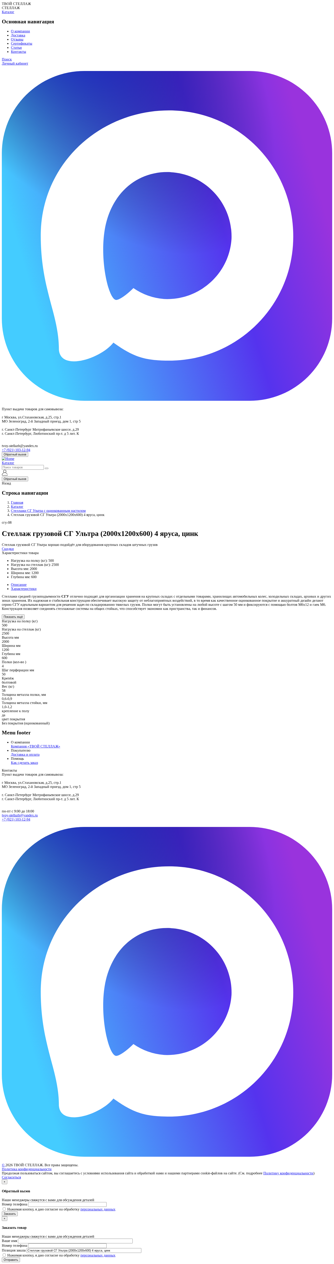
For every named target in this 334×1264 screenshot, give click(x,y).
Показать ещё (13, 617)
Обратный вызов (15, 454)
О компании (20, 31)
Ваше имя (9, 1241)
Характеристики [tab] (24, 589)
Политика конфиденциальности (27, 1169)
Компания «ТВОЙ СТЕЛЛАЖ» (35, 746)
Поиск (7, 59)
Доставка (18, 35)
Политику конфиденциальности (288, 1173)
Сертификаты (21, 43)
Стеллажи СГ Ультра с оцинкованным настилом (48, 511)
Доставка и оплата (25, 754)
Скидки (8, 549)
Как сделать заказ (24, 763)
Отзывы (17, 39)
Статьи (16, 47)
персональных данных (97, 1209)
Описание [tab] (19, 585)
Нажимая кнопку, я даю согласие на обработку (61, 1209)
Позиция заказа (14, 1250)
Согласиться (11, 1177)
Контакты (18, 52)
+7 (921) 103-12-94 (16, 450)
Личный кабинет (15, 63)
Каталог (8, 12)
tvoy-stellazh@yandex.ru (20, 815)
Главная (17, 502)
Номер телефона (14, 1204)
